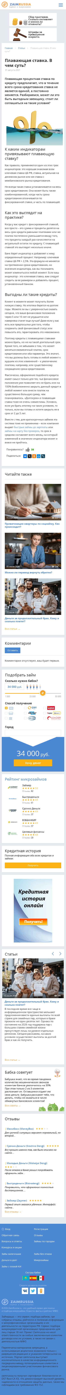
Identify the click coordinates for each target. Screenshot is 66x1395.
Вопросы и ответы (12, 1241)
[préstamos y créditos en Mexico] (40, 1278)
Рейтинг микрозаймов (26, 779)
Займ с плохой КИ (11, 1266)
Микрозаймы (41, 1260)
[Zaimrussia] (18, 5)
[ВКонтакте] (25, 456)
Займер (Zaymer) (17, 1200)
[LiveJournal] (43, 456)
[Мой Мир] (39, 456)
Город (9, 727)
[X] (30, 456)
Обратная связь (10, 1235)
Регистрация (41, 1229)
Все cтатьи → (12, 1059)
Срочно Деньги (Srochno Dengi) (25, 1146)
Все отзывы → (13, 1211)
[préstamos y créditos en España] (33, 1278)
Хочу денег (33, 763)
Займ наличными (11, 1253)
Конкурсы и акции (12, 1247)
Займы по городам (44, 1241)
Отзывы (38, 1235)
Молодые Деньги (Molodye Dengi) (27, 1163)
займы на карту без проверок (22, 430)
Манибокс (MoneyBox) (20, 1128)
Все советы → (13, 1105)
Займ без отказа (43, 1253)
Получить (33, 865)
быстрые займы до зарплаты (31, 427)
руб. (19, 686)
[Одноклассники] (34, 456)
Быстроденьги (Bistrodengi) (23, 1183)
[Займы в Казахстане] (25, 1278)
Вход (7, 1229)
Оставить (12, 650)
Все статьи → (12, 628)
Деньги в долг (9, 1260)
